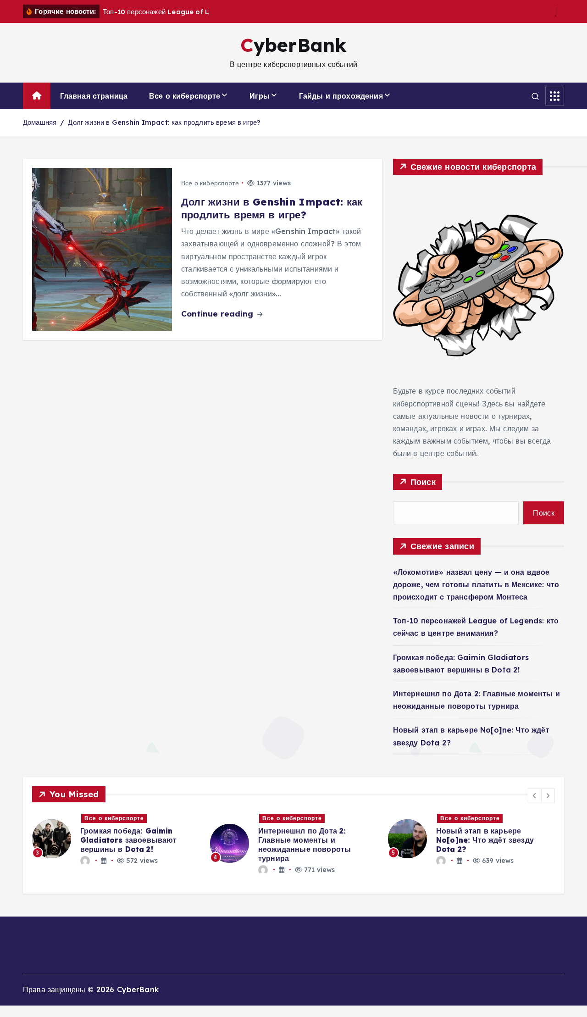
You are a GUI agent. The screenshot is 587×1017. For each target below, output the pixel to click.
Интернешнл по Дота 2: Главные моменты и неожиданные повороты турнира (304, 844)
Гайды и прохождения (341, 95)
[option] (115, 838)
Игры (259, 95)
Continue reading (218, 313)
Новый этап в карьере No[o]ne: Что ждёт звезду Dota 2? (485, 840)
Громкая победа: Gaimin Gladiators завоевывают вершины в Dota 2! (128, 840)
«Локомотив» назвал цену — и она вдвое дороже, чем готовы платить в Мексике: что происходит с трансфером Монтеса (476, 584)
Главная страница (94, 95)
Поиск (423, 482)
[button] (535, 795)
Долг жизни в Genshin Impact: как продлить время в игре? (164, 122)
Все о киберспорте (185, 95)
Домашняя (39, 122)
